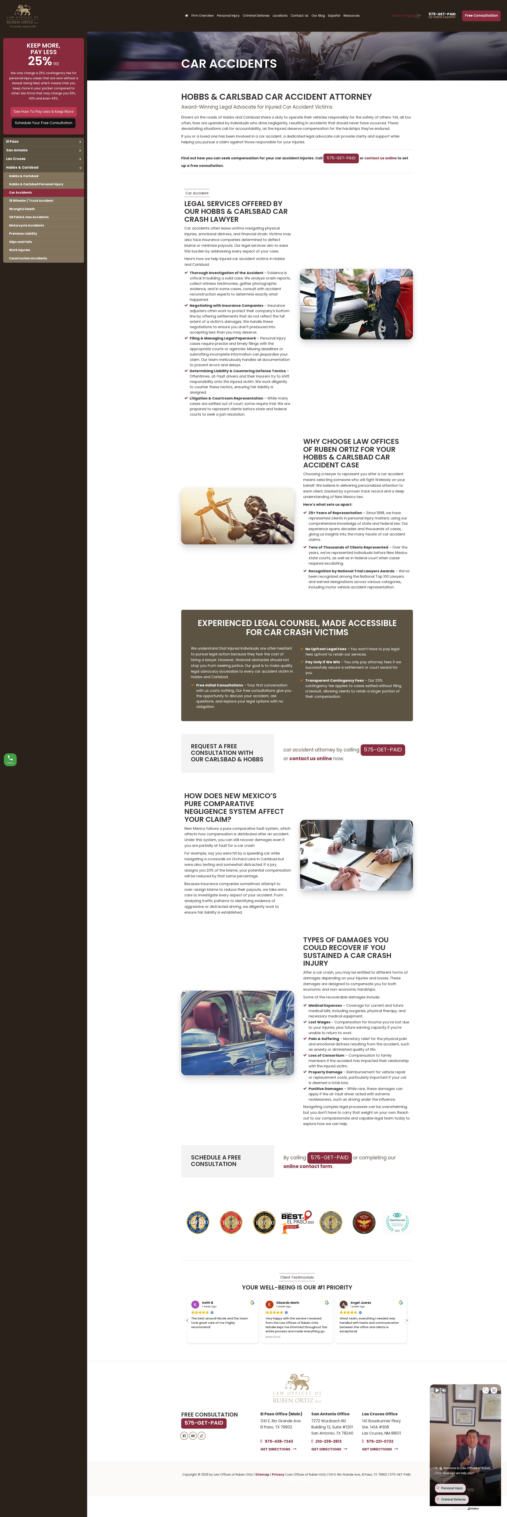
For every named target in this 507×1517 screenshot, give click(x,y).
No (246, 771)
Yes (259, 771)
